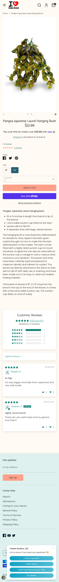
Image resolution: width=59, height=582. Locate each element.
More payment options (29, 203)
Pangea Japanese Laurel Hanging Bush (27, 13)
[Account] (46, 3)
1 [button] (28, 114)
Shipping (17, 137)
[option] (29, 64)
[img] (11, 367)
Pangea (8, 144)
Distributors (9, 501)
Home (5, 13)
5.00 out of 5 (36, 320)
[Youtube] (9, 535)
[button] (17, 330)
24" (14, 170)
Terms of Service (12, 515)
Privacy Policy (10, 519)
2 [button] (31, 114)
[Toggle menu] (4, 5)
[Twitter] (13, 535)
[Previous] (4, 114)
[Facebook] (4, 535)
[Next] (55, 114)
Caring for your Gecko (15, 505)
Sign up (13, 477)
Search (6, 496)
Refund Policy (10, 510)
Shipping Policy (11, 524)
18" (6, 170)
